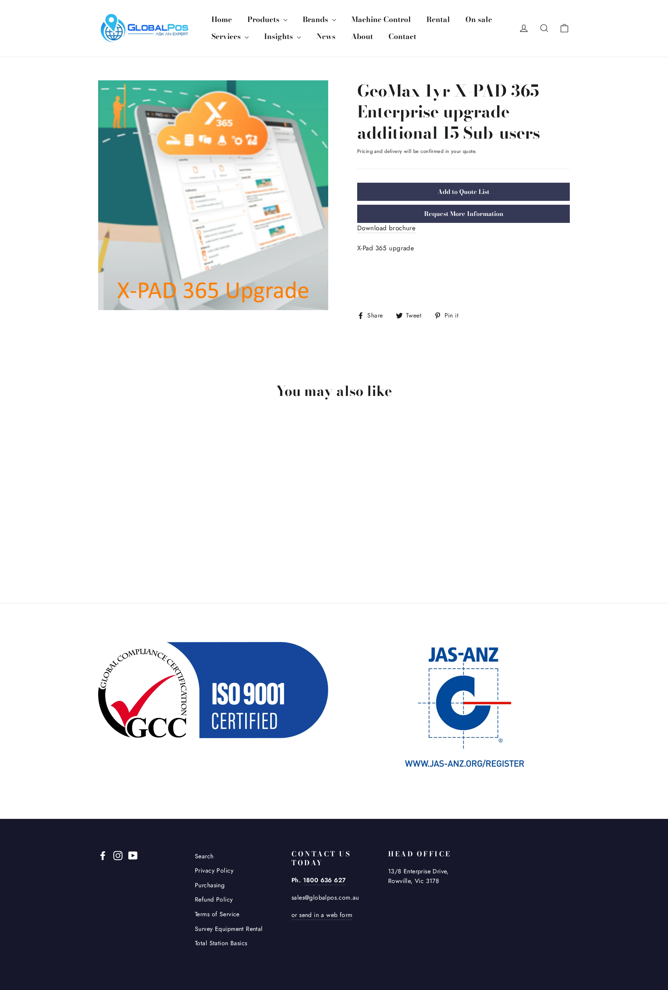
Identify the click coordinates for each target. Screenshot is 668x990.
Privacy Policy (214, 870)
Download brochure (386, 228)
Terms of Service (217, 914)
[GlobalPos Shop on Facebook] (102, 855)
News (326, 36)
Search (204, 856)
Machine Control (381, 19)
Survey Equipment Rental (229, 928)
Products (264, 19)
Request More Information (463, 213)
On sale (478, 19)
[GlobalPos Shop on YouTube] (133, 855)
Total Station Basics (221, 943)
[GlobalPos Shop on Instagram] (118, 855)
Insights (279, 36)
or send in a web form (321, 914)
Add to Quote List (463, 191)
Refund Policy (214, 899)
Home (221, 19)
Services (227, 36)
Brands (316, 19)
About (362, 36)
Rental (438, 19)
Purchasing (210, 885)
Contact (402, 36)
